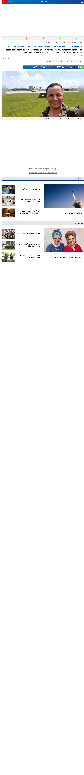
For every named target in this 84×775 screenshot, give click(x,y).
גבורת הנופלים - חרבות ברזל (54, 61)
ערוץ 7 (78, 42)
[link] (62, 201)
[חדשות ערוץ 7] (42, 2)
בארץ (75, 42)
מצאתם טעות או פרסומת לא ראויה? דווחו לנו (41, 173)
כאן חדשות (68, 61)
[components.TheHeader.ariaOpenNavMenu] (71, 2)
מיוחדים (76, 61)
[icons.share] (3, 1)
